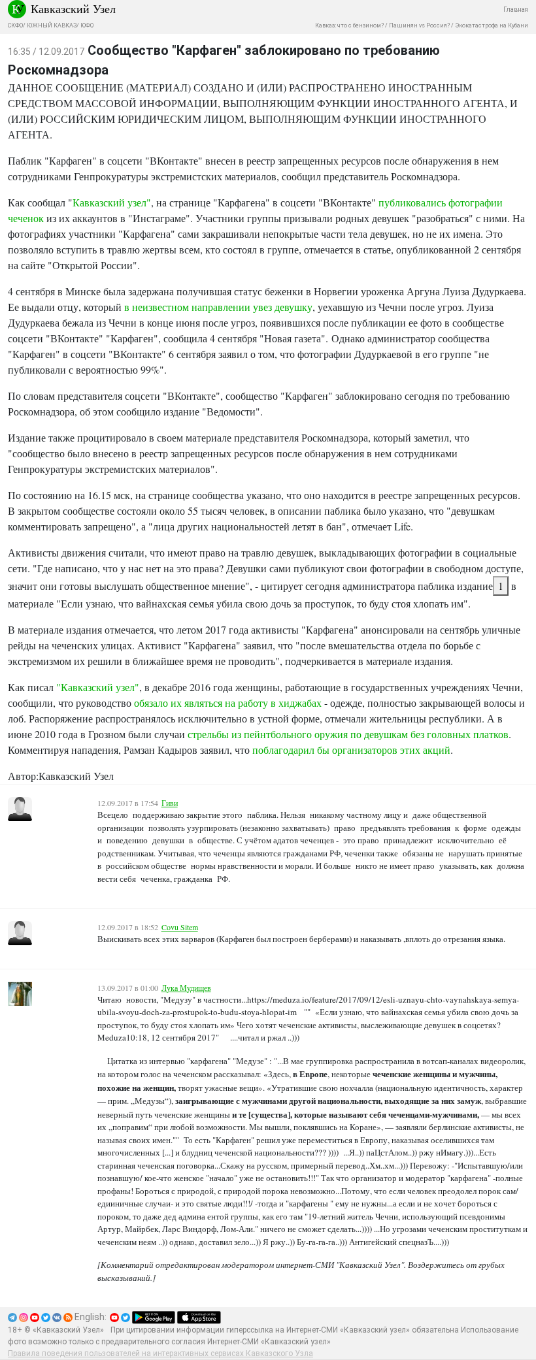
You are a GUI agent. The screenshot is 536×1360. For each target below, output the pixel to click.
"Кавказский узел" (97, 687)
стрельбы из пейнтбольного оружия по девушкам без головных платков (348, 734)
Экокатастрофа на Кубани (491, 25)
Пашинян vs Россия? (419, 25)
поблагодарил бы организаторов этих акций (351, 749)
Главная (515, 9)
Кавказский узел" (112, 202)
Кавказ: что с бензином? (349, 25)
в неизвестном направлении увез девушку (218, 307)
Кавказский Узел (73, 8)
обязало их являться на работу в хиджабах (228, 702)
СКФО (15, 25)
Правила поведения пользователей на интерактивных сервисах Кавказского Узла (160, 1353)
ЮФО (86, 25)
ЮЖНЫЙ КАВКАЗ (51, 25)
